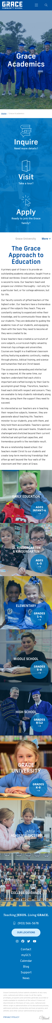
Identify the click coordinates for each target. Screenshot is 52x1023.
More (45, 238)
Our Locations (26, 932)
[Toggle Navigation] (36, 5)
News (26, 978)
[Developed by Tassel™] (44, 1018)
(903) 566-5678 (28, 923)
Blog (26, 967)
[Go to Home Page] (12, 5)
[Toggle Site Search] (46, 5)
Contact (26, 949)
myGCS (26, 955)
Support (26, 973)
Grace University (25, 238)
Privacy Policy (11, 1017)
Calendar (26, 961)
